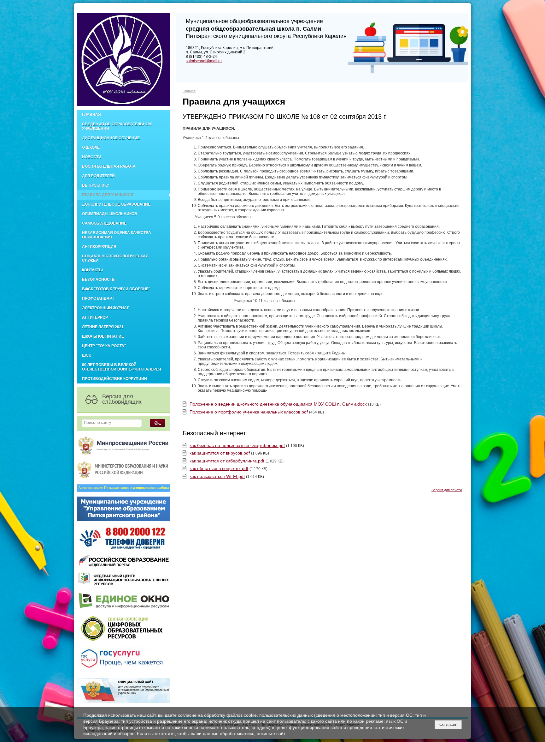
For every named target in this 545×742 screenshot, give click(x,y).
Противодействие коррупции (114, 379)
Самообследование (104, 223)
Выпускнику (95, 185)
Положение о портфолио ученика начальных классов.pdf (249, 411)
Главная (91, 114)
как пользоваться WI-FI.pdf (217, 476)
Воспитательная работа (109, 166)
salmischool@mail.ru (204, 61)
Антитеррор (95, 317)
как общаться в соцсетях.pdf (219, 468)
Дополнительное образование (116, 204)
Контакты (92, 270)
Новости (91, 157)
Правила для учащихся (107, 195)
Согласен (448, 724)
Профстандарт (98, 298)
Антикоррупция (99, 246)
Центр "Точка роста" (104, 346)
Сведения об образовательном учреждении (117, 126)
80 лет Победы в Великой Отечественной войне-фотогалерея (121, 367)
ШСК (86, 355)
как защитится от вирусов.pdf (220, 452)
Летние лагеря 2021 (103, 327)
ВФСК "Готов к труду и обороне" (116, 289)
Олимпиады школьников (109, 214)
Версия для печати (446, 490)
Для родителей (98, 176)
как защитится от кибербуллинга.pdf (227, 460)
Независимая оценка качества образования (116, 235)
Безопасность (98, 279)
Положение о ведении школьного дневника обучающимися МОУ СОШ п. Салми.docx (278, 404)
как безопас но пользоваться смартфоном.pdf (237, 445)
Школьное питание (103, 336)
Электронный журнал (105, 308)
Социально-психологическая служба (115, 258)
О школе (91, 147)
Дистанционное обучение (111, 138)
